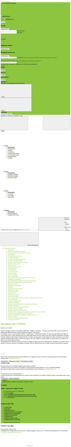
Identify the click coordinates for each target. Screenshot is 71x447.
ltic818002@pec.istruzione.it (22, 396)
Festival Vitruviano (13, 296)
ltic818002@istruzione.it (21, 394)
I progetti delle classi (9, 248)
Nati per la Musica (13, 299)
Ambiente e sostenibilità (14, 279)
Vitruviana (10, 249)
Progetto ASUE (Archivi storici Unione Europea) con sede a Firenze (26, 311)
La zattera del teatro (13, 257)
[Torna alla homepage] (35, 115)
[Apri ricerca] (56, 123)
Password (19, 32)
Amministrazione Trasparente (12, 419)
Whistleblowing (8, 416)
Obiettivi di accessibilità (10, 415)
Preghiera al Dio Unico (14, 263)
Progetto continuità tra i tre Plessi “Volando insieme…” (23, 314)
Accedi (3, 22)
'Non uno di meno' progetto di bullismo (18, 307)
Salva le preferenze (14, 378)
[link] (35, 345)
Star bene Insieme (12, 291)
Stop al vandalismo (13, 276)
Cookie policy (8, 407)
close (2, 131)
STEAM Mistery (12, 268)
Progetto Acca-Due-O (14, 294)
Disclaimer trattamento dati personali (11, 432)
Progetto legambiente (13, 302)
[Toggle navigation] (14, 123)
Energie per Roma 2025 (14, 266)
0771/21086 (10, 393)
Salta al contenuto (5, 1)
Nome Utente (20, 31)
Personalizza (4, 361)
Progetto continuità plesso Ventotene (17, 262)
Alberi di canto (12, 265)
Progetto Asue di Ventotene (15, 260)
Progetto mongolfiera (13, 305)
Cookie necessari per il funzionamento (11, 373)
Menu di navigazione (32, 245)
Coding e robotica (12, 274)
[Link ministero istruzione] (8, 3)
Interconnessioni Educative (15, 256)
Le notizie (67, 223)
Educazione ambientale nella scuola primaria (20, 282)
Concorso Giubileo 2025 (14, 301)
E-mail (19, 57)
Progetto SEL (11, 254)
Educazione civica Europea (15, 288)
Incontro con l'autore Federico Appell (18, 318)
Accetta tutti (27, 361)
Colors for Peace (12, 316)
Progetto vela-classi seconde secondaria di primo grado (22, 304)
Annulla (3, 114)
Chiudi (3, 70)
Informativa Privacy (9, 410)
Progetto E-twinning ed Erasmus (16, 251)
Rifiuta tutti (15, 361)
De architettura (12, 270)
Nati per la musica (12, 284)
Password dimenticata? (7, 35)
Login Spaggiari (45, 61)
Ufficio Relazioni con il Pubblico (13, 411)
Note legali (7, 408)
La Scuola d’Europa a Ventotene (16, 259)
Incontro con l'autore (13, 290)
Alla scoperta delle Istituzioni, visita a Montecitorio (21, 277)
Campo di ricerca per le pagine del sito (11, 229)
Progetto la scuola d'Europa (15, 308)
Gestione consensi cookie (11, 418)
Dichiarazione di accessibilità (12, 413)
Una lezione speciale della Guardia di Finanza (20, 313)
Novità (67, 219)
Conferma (9, 114)
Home (67, 218)
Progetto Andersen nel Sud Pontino (17, 310)
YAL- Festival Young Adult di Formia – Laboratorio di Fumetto (25, 297)
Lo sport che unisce (13, 271)
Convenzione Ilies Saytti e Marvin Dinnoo (19, 253)
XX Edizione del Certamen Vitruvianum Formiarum (22, 280)
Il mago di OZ (11, 293)
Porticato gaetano (12, 273)
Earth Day (10, 287)
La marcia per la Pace (13, 319)
